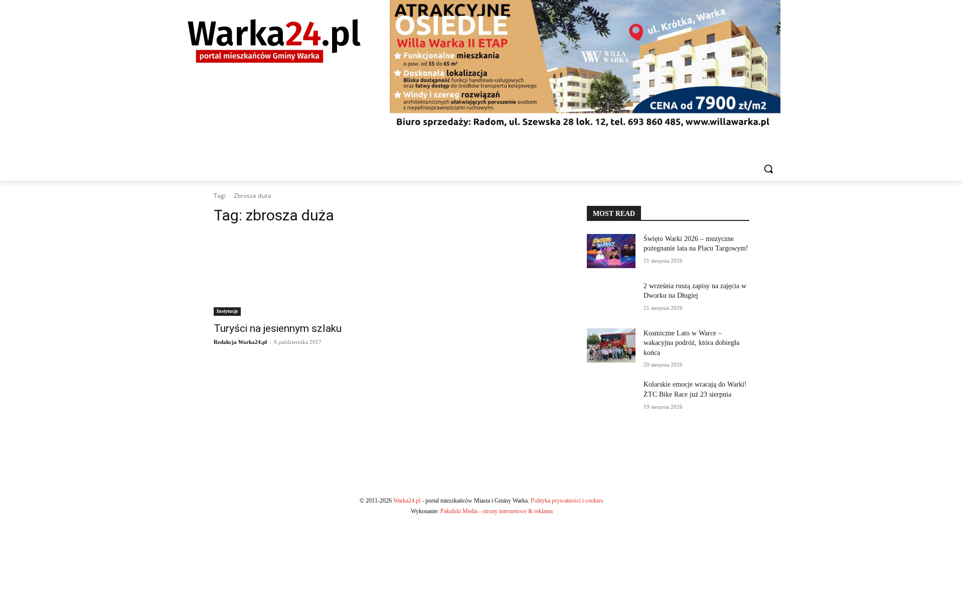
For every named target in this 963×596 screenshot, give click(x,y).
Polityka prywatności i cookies (567, 500)
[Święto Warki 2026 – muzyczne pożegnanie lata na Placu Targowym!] (611, 251)
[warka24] (274, 41)
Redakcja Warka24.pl (240, 342)
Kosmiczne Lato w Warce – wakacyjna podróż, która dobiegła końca (691, 342)
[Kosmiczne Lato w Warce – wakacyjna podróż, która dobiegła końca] (611, 345)
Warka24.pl (406, 500)
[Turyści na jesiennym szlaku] (295, 275)
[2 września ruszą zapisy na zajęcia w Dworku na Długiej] (611, 298)
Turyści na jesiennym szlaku (278, 328)
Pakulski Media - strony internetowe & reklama (496, 511)
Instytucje (227, 311)
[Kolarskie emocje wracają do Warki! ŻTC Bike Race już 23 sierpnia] (611, 397)
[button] (768, 169)
